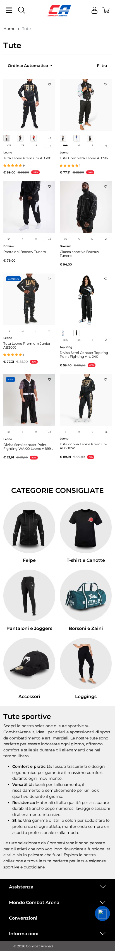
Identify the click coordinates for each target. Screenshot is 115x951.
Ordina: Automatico (28, 65)
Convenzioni (23, 918)
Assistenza (21, 887)
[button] (102, 913)
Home (9, 28)
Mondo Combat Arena (34, 902)
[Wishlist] (49, 82)
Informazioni (24, 933)
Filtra (102, 65)
